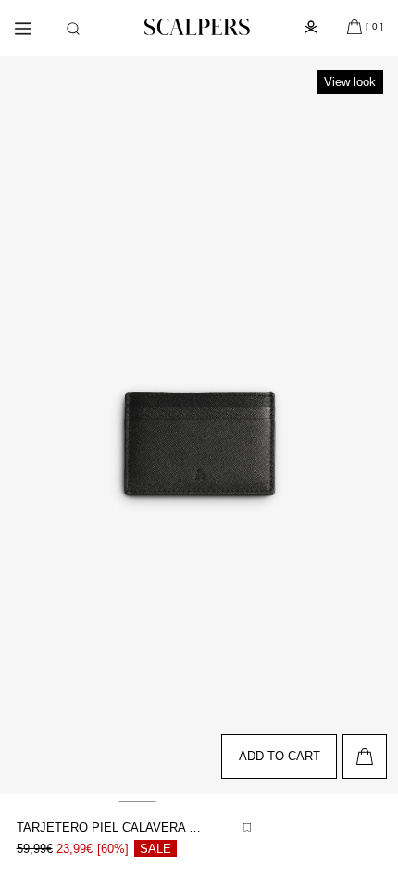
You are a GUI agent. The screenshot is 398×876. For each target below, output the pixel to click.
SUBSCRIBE (291, 498)
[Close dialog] (375, 330)
